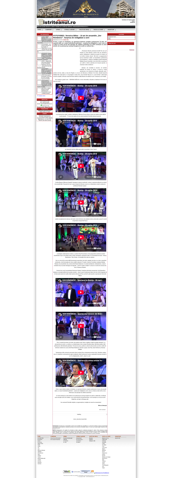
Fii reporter (65, 440)
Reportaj (39, 462)
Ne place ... (78, 442)
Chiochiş (104, 440)
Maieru (103, 448)
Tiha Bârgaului (105, 465)
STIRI (39, 29)
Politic (39, 444)
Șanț (103, 459)
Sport (39, 454)
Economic (40, 442)
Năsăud (91, 439)
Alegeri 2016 (40, 443)
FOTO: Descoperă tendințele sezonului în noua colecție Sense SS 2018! (47, 77)
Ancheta (39, 463)
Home (133, 21)
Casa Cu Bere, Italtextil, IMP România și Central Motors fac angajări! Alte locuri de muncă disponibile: (44, 40)
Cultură (39, 459)
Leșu (103, 446)
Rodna (103, 454)
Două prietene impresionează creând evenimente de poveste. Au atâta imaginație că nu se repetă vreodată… (44, 83)
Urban (39, 446)
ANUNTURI (111, 29)
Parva (103, 451)
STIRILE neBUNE (69, 29)
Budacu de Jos (105, 438)
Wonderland (79, 438)
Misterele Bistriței (41, 450)
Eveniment (40, 439)
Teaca (103, 462)
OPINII (58, 29)
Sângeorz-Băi (92, 440)
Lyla (38, 448)
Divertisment (40, 453)
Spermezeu (104, 458)
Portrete (39, 461)
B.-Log (64, 442)
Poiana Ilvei (104, 453)
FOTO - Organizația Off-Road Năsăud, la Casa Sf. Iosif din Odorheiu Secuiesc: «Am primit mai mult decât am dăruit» (44, 64)
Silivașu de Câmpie (106, 457)
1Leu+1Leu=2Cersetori (55, 438)
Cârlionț (39, 455)
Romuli (103, 455)
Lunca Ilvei (104, 447)
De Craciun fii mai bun (55, 439)
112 (38, 447)
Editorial (65, 439)
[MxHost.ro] (67, 472)
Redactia (132, 22)
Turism (39, 457)
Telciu (103, 463)
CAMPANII (48, 29)
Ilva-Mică (104, 444)
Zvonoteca (78, 440)
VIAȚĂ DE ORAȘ (84, 29)
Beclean (91, 438)
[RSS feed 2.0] (92, 472)
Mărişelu (104, 450)
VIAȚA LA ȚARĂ (98, 29)
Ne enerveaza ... (80, 439)
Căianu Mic (104, 439)
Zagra (103, 467)
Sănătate (39, 451)
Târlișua (104, 461)
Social (39, 440)
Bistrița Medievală (41, 458)
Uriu (103, 466)
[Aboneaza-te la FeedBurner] (101, 472)
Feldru (103, 443)
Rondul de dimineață (67, 438)
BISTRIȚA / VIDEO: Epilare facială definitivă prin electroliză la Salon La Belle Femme (46, 91)
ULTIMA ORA (65, 39)
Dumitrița (104, 442)
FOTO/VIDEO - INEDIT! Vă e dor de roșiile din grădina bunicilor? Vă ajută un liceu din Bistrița (46, 71)
